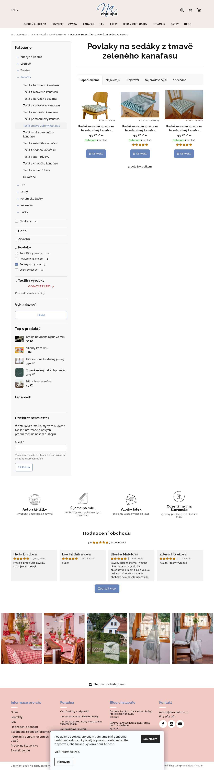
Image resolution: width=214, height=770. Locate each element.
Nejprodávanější (156, 80)
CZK (13, 10)
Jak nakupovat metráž (73, 729)
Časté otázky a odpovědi (74, 711)
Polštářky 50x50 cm (34, 258)
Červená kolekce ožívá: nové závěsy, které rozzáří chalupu (131, 712)
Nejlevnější (113, 80)
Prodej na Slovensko (24, 745)
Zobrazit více (107, 588)
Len (22, 185)
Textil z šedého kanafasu (39, 150)
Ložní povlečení (31, 269)
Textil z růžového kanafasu (41, 143)
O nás (14, 712)
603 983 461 (167, 716)
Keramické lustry (31, 198)
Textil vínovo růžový (36, 170)
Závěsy (25, 70)
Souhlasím (150, 738)
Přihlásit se (24, 467)
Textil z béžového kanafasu (41, 85)
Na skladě (28, 221)
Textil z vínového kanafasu (40, 163)
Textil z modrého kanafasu (40, 112)
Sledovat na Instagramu (110, 684)
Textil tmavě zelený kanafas (41, 125)
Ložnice (25, 63)
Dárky (24, 212)
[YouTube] (180, 724)
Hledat (41, 315)
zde (76, 751)
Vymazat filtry (39, 286)
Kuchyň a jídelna (31, 57)
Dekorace (29, 177)
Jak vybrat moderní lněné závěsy (79, 716)
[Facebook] (163, 724)
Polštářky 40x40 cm (34, 253)
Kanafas (25, 77)
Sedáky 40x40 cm (32, 264)
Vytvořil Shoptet (168, 765)
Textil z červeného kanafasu (41, 105)
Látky (24, 191)
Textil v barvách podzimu (40, 98)
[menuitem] (34, 24)
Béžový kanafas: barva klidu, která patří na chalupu (130, 724)
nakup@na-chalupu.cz (174, 712)
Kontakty (17, 717)
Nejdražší (133, 80)
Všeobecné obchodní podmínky (32, 731)
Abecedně (179, 80)
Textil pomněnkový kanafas (41, 119)
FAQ (13, 722)
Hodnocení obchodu (107, 533)
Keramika (26, 205)
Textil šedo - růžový (36, 156)
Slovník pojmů (20, 750)
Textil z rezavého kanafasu (40, 92)
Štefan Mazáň (195, 765)
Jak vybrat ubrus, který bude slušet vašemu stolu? (81, 722)
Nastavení (63, 761)
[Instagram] (171, 724)
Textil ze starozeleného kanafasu (38, 134)
